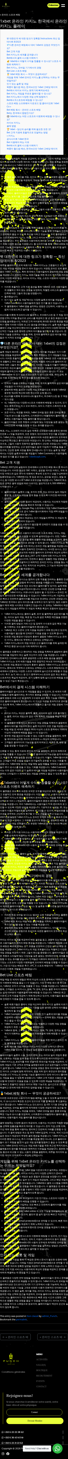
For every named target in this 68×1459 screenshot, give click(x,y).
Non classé (32, 1316)
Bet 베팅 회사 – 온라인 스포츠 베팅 (24, 109)
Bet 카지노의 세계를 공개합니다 (22, 54)
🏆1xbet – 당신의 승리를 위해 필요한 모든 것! (29, 129)
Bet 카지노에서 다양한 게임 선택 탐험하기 (27, 96)
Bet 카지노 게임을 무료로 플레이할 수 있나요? (29, 93)
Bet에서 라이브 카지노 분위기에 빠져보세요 (28, 90)
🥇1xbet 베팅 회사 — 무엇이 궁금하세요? (27, 74)
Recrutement (44, 1376)
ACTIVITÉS (42, 1359)
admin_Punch (49, 1316)
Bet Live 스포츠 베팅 (17, 70)
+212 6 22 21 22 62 (13, 1443)
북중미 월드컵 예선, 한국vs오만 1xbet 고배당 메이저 (32, 87)
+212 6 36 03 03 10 (13, 1437)
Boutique (42, 1370)
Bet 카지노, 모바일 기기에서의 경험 (24, 67)
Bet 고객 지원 (13, 51)
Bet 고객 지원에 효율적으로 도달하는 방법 (27, 132)
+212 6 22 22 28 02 (14, 1432)
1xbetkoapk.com (37, 456)
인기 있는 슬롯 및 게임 (17, 83)
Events (40, 1381)
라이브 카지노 (13, 122)
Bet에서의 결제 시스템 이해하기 (22, 57)
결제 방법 (11, 126)
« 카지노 (11, 135)
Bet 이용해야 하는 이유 (18, 142)
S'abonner (53, 5)
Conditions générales (13, 1372)
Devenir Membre (35, 1421)
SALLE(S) (41, 1365)
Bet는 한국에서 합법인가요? (20, 113)
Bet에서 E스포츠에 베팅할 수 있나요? (25, 100)
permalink (21, 1319)
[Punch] (6, 5)
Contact (41, 1386)
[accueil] (11, 1358)
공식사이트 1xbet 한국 (18, 138)
